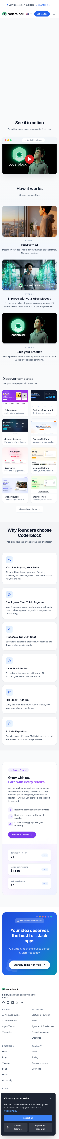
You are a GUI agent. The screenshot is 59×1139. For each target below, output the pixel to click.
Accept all (28, 1118)
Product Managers (40, 1032)
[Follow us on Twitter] (17, 1002)
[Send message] (52, 83)
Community (7, 1080)
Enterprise (36, 1038)
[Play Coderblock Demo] (29, 159)
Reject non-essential (40, 1127)
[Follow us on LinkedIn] (12, 1002)
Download (36, 1069)
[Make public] (46, 83)
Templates (7, 1032)
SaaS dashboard (40, 102)
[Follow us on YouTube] (22, 1002)
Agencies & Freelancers (43, 1026)
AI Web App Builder (11, 1015)
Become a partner (40, 1063)
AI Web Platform (9, 1020)
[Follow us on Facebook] (3, 1002)
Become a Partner (20, 834)
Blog (4, 1057)
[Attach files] (41, 83)
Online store (38, 94)
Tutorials (6, 1063)
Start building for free (27, 964)
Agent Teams (8, 1026)
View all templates (28, 509)
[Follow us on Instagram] (8, 1002)
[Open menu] (54, 14)
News (4, 1074)
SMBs (34, 1020)
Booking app (21, 94)
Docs (4, 1051)
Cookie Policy (10, 1111)
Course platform (18, 102)
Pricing (35, 1057)
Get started (42, 14)
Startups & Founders (41, 1015)
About (34, 1051)
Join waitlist (42, 5)
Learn (4, 1069)
